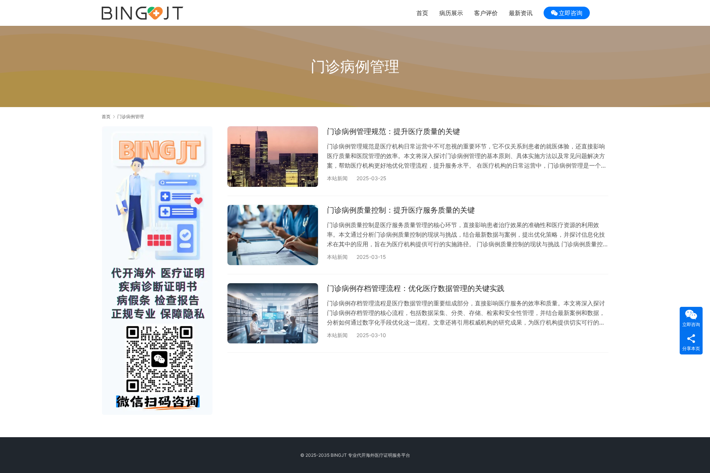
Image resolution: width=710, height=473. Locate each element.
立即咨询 (570, 13)
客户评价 (486, 13)
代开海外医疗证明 (374, 455)
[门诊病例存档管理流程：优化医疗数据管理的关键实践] (272, 313)
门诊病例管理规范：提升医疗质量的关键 (393, 131)
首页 (422, 13)
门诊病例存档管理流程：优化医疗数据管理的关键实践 (415, 288)
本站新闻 (337, 178)
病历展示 (451, 13)
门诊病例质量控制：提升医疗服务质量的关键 (401, 210)
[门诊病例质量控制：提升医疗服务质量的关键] (272, 235)
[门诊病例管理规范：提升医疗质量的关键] (272, 156)
